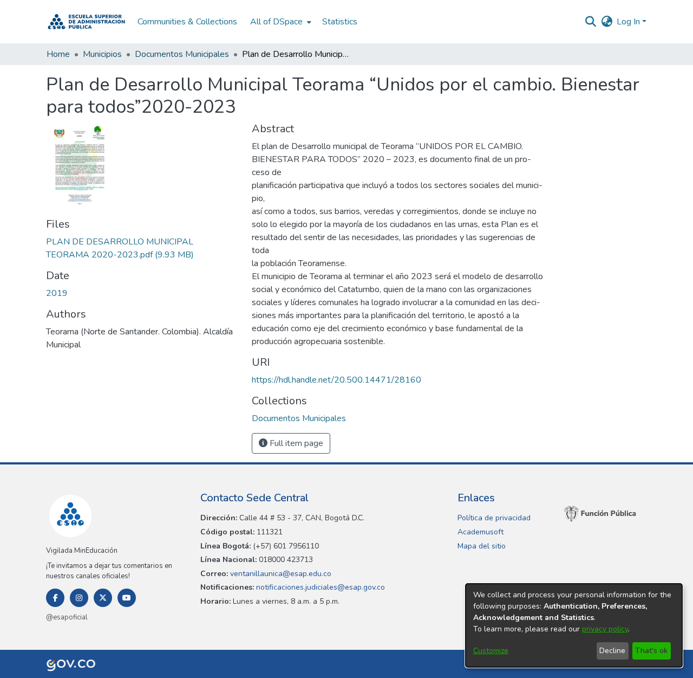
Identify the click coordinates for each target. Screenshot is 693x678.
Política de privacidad (494, 518)
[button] (86, 22)
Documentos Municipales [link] (182, 54)
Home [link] (58, 54)
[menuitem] (279, 21)
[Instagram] (79, 598)
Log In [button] (629, 22)
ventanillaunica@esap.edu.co (279, 574)
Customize (490, 650)
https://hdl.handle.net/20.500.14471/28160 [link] (336, 380)
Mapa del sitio (481, 546)
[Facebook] (55, 598)
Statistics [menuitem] (339, 22)
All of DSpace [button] (276, 22)
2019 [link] (57, 293)
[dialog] (574, 625)
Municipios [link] (102, 54)
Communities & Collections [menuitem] (187, 22)
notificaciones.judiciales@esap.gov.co (319, 587)
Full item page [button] (295, 443)
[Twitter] (103, 598)
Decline (612, 650)
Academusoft (480, 532)
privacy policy (605, 629)
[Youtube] (126, 598)
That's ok (651, 650)
